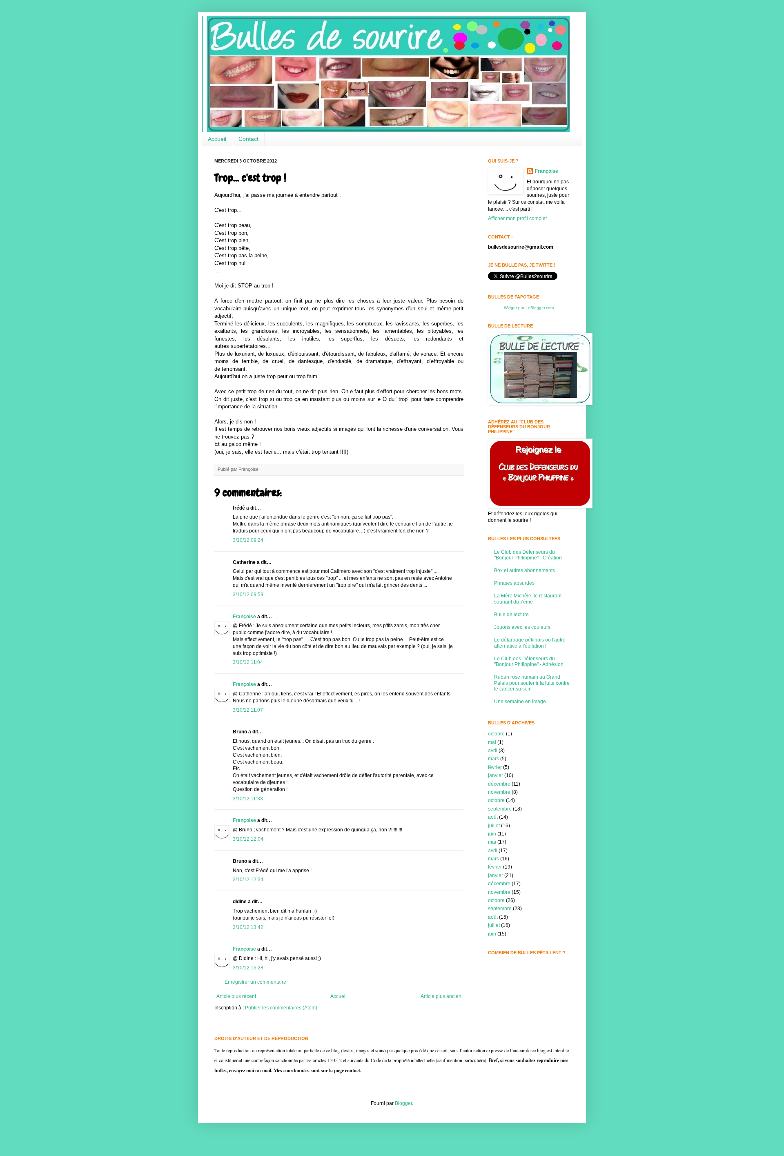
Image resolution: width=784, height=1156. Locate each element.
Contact (248, 139)
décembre (499, 784)
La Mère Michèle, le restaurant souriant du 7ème (527, 598)
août (493, 817)
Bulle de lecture (511, 614)
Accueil (217, 139)
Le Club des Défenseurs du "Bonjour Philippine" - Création (528, 555)
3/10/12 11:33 (248, 799)
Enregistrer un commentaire (255, 982)
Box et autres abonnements (524, 570)
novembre (499, 792)
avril (492, 750)
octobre (496, 734)
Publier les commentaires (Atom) (281, 1008)
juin (492, 834)
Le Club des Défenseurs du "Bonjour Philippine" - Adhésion (529, 661)
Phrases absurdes (514, 583)
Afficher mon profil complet (517, 218)
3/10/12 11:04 (248, 662)
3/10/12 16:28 (248, 968)
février (495, 767)
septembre (500, 809)
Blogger (403, 1103)
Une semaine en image (520, 701)
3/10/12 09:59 (248, 594)
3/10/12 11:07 (248, 710)
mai (492, 742)
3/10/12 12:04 (248, 839)
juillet (494, 826)
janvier (495, 775)
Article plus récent (236, 996)
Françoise (244, 616)
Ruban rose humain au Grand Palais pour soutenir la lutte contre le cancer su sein (532, 683)
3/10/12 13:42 (248, 927)
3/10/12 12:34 (248, 879)
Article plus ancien (441, 996)
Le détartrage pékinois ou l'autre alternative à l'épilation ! (530, 642)
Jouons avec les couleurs (522, 627)
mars (493, 759)
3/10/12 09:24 (248, 540)
